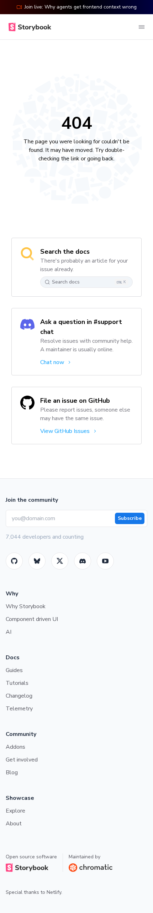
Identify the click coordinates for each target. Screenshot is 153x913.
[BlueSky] (37, 561)
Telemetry (19, 709)
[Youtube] (105, 561)
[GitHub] (14, 561)
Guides (14, 670)
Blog (12, 772)
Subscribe (130, 518)
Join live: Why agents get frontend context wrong (81, 7)
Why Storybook (26, 606)
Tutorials (17, 683)
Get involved (22, 760)
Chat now (52, 362)
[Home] (28, 27)
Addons (15, 747)
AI (8, 632)
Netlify (54, 892)
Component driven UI (32, 619)
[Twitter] (59, 561)
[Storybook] (82, 561)
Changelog (19, 696)
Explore (15, 811)
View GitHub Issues (65, 431)
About (14, 823)
